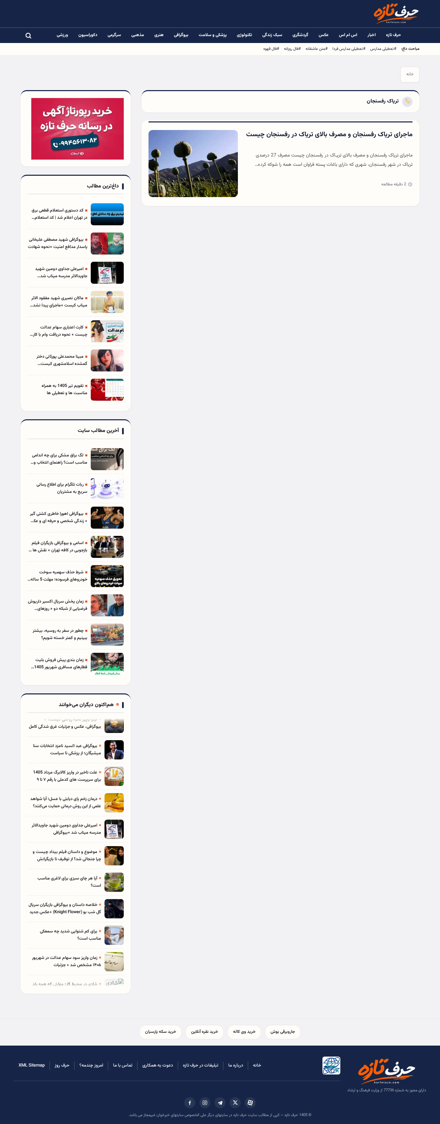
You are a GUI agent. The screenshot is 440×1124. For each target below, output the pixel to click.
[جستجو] (28, 35)
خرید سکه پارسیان (160, 1031)
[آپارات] (250, 1102)
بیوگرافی (181, 35)
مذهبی (137, 35)
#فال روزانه (292, 49)
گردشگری (300, 35)
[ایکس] (235, 1102)
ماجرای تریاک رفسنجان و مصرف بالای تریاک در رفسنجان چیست (329, 135)
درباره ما (235, 1065)
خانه (410, 74)
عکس (324, 35)
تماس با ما (122, 1065)
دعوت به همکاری (157, 1065)
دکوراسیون (87, 35)
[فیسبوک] (189, 1102)
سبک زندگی (272, 35)
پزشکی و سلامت (213, 35)
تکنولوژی (244, 35)
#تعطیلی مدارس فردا (348, 49)
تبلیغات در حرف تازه (200, 1065)
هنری (159, 35)
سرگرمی (114, 35)
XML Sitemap (32, 1065)
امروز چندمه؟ (91, 1065)
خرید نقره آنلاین (204, 1031)
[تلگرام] (220, 1102)
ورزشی (62, 35)
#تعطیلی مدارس (383, 49)
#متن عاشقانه (317, 49)
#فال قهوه (271, 49)
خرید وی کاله (244, 1031)
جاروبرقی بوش (283, 1031)
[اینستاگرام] (204, 1102)
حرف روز (62, 1065)
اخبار (371, 35)
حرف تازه (393, 35)
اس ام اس (348, 35)
